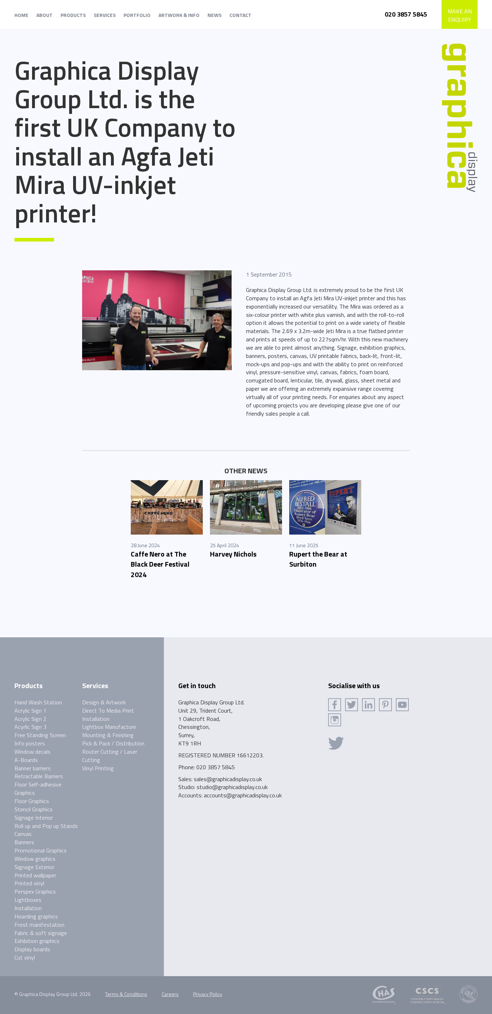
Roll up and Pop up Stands (46, 826)
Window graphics (34, 858)
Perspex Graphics (35, 891)
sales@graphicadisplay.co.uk (228, 779)
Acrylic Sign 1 (30, 710)
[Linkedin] (368, 704)
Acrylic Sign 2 (30, 718)
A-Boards (26, 760)
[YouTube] (402, 704)
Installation (28, 908)
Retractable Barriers (38, 776)
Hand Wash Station (38, 702)
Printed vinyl (29, 883)
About (44, 15)
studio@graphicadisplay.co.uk (232, 787)
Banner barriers (32, 768)
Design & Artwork (104, 702)
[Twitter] (351, 704)
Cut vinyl (24, 957)
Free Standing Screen (40, 735)
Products (73, 15)
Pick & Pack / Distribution (113, 743)
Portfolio (137, 15)
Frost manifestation (39, 924)
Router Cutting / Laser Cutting (109, 755)
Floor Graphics (31, 801)
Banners (24, 842)
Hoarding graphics (36, 916)
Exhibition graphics (36, 940)
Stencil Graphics (33, 809)
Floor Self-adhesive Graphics (38, 788)
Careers (170, 994)
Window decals (32, 751)
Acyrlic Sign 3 (30, 726)
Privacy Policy (207, 994)
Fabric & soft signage (40, 933)
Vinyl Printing (98, 768)
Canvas (23, 833)
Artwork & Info (179, 15)
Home (21, 15)
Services (105, 15)
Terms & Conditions (126, 994)
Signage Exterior (34, 867)
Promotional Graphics (40, 850)
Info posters (29, 743)
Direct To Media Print (108, 710)
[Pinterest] (385, 704)
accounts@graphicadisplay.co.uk (243, 795)
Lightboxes (27, 899)
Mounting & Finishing (108, 735)
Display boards (32, 949)
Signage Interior (33, 817)
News (214, 15)
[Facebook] (334, 704)
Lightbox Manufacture (109, 726)
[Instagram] (334, 719)
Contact (240, 15)
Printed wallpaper (35, 875)
